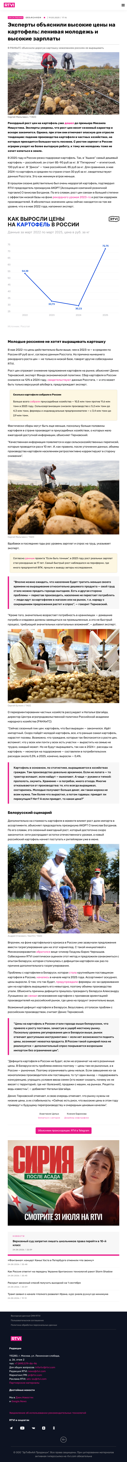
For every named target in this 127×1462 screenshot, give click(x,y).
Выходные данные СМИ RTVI (25, 1316)
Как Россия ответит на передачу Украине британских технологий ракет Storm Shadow (60, 1271)
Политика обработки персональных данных (34, 1325)
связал (32, 995)
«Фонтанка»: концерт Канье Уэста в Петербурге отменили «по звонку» (51, 1260)
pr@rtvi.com (35, 1375)
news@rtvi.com (37, 1371)
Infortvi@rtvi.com (45, 1367)
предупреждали (67, 982)
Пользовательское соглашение (27, 1320)
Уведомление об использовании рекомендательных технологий (47, 1412)
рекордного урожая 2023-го (72, 197)
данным (30, 558)
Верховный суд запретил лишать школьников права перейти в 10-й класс (59, 1243)
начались (43, 977)
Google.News (18, 1401)
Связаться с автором (49, 1118)
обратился (43, 951)
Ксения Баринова (76, 1113)
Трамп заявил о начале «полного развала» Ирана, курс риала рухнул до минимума (58, 1294)
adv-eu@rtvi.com (36, 1378)
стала (73, 972)
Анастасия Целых (49, 1113)
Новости (19, 1236)
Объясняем (34, 18)
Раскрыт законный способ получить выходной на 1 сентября (44, 1282)
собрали (35, 401)
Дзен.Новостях (24, 1397)
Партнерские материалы (24, 1382)
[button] (123, 5)
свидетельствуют (59, 380)
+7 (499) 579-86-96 (26, 1363)
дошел (69, 123)
